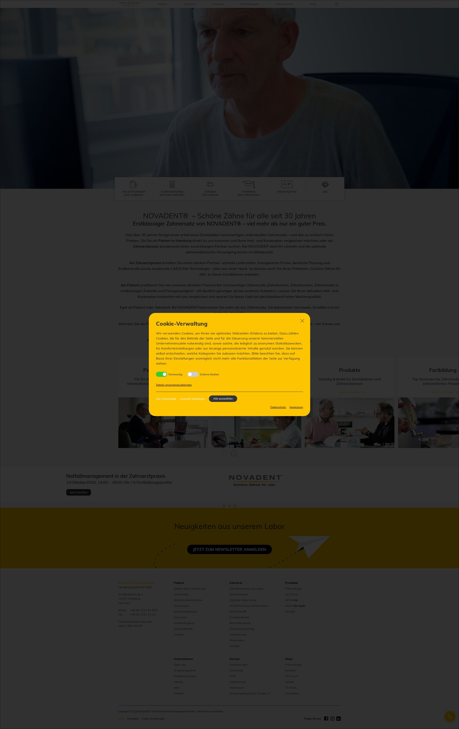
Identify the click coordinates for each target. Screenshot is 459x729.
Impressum (296, 407)
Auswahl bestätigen (192, 398)
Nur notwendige (166, 398)
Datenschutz (278, 407)
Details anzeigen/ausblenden (174, 385)
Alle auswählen (223, 398)
